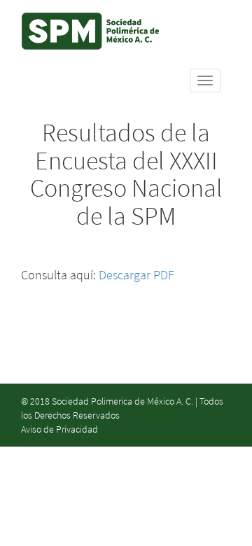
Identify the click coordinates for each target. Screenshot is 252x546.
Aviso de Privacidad (59, 429)
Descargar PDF (136, 275)
